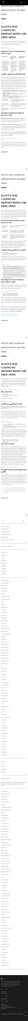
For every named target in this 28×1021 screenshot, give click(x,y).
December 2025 (3, 565)
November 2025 (3, 568)
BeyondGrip (3, 1014)
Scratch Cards (4, 930)
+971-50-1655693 (4, 993)
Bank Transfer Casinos (5, 596)
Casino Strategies (4, 620)
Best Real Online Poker (4, 529)
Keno (2, 666)
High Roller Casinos (4, 650)
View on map (3, 1008)
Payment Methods (4, 695)
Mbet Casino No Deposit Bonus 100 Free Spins (8, 138)
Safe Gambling (3, 714)
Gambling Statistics (4, 647)
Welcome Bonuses (4, 754)
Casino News (3, 820)
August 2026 (3, 555)
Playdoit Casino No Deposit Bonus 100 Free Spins (9, 291)
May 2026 (2, 557)
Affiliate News (3, 585)
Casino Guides (3, 604)
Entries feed (3, 766)
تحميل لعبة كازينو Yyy (4, 420)
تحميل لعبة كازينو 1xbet (5, 47)
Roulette (2, 709)
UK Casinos (3, 738)
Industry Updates (4, 655)
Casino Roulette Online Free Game (6, 534)
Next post (19, 169)
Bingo (2, 601)
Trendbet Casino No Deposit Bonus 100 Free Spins (9, 389)
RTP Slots (2, 922)
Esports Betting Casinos (5, 628)
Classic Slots (3, 623)
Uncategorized (3, 741)
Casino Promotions (4, 612)
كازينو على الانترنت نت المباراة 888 (6, 401)
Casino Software (4, 828)
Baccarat (3, 593)
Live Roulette (3, 679)
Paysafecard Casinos (5, 701)
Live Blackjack (4, 674)
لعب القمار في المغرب (5, 264)
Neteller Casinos (4, 690)
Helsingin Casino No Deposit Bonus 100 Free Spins (9, 315)
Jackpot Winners (4, 663)
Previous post (8, 169)
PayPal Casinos (3, 698)
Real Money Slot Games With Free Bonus (7, 539)
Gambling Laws (4, 639)
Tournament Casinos (5, 733)
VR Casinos (3, 749)
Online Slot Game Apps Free (5, 531)
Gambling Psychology (5, 644)
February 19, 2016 (9, 359)
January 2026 (3, 563)
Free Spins (3, 636)
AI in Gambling (3, 588)
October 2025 (3, 571)
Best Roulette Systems (4, 537)
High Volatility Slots (5, 652)
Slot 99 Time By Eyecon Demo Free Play (7, 48)
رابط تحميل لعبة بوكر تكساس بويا (6, 422)
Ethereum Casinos (4, 631)
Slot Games (3, 722)
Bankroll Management (5, 599)
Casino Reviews (4, 615)
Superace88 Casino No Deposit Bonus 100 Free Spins (9, 314)
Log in (2, 763)
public (2, 703)
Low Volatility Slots (5, 682)
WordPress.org (3, 771)
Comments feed (3, 769)
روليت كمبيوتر (3, 139)
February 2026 (3, 560)
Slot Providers (4, 725)
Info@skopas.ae (4, 998)
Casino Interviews (4, 607)
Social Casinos (3, 730)
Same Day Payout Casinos (5, 717)
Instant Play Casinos (5, 658)
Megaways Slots (4, 687)
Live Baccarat (3, 671)
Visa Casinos (3, 746)
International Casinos (5, 871)
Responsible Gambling (5, 706)
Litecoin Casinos (4, 879)
